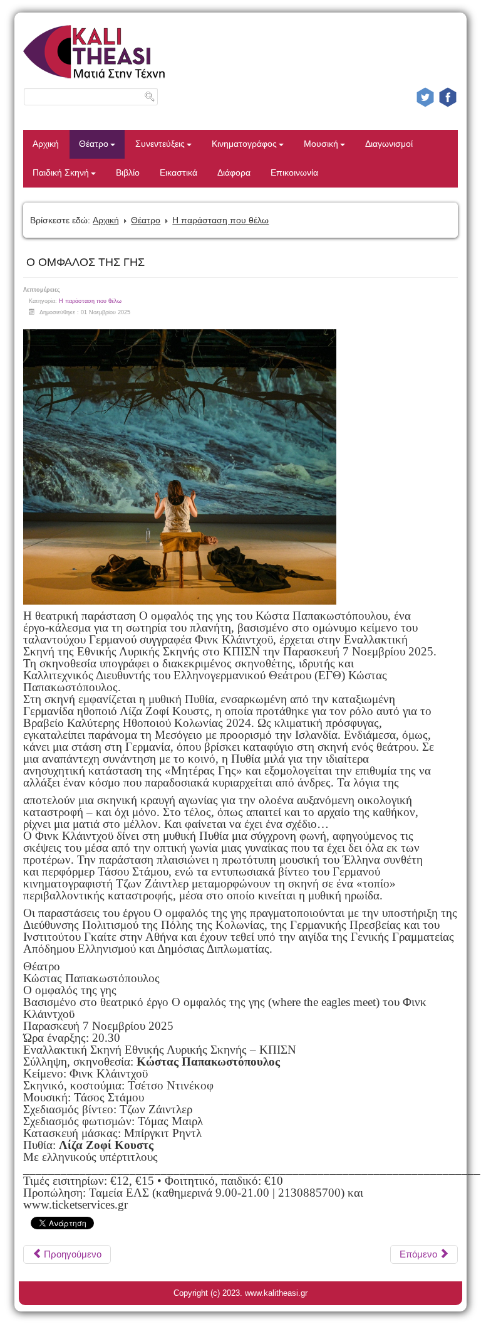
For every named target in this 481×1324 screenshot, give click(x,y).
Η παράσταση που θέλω (220, 220)
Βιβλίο (128, 172)
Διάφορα (234, 172)
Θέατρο (93, 144)
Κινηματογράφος (244, 144)
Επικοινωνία (294, 172)
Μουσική (321, 144)
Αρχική (46, 144)
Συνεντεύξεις (160, 144)
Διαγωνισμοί (389, 144)
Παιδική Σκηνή (61, 172)
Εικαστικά (178, 172)
